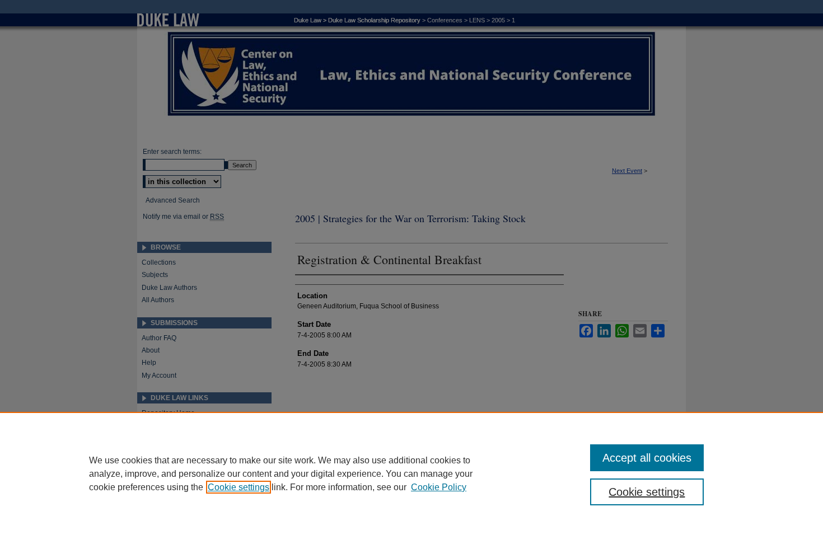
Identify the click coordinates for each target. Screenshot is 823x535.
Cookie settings (238, 487)
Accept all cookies (646, 458)
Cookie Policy (438, 487)
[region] (411, 473)
